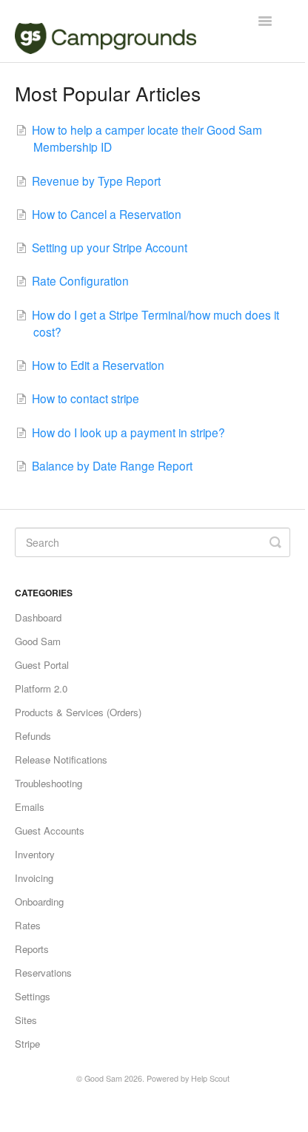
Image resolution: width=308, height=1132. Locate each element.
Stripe (27, 1044)
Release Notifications (61, 759)
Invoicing (34, 878)
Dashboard (38, 617)
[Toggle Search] (275, 542)
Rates (28, 925)
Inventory (35, 854)
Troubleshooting (48, 783)
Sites (26, 1020)
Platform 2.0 (41, 688)
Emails (29, 807)
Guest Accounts (49, 830)
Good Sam (38, 641)
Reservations (43, 973)
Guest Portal (42, 665)
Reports (32, 949)
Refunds (33, 736)
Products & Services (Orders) (78, 712)
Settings (32, 996)
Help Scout (210, 1078)
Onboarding (39, 902)
